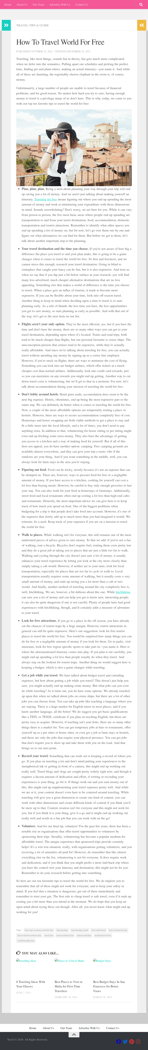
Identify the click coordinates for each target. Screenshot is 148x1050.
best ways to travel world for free (39, 930)
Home (7, 4)
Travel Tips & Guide (32, 25)
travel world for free (65, 935)
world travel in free (103, 935)
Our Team (38, 4)
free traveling (62, 930)
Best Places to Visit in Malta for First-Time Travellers (68, 986)
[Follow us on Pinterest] (131, 1041)
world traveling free (26, 940)
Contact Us (81, 4)
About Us (22, 4)
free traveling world (79, 930)
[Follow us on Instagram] (138, 1041)
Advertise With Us (59, 4)
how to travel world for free (29, 935)
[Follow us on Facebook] (118, 1041)
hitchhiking (123, 592)
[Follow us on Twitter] (125, 1041)
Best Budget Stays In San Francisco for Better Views (109, 986)
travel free (49, 935)
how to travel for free (118, 930)
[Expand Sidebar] (6, 25)
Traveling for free (45, 199)
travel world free (84, 935)
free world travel (99, 930)
